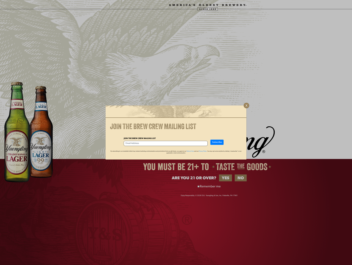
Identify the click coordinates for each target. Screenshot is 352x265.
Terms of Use (190, 151)
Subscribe (217, 142)
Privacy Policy (203, 151)
